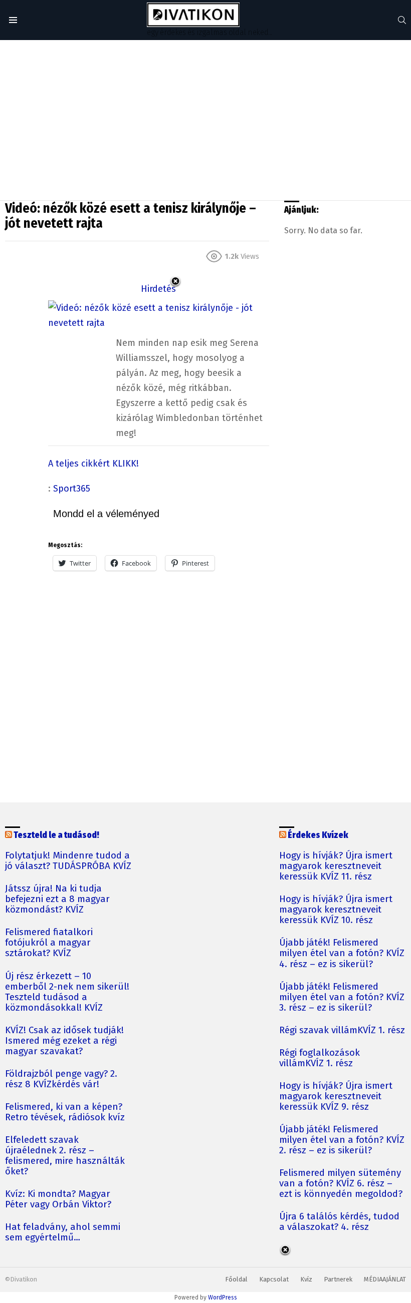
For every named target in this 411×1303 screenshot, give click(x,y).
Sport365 (71, 488)
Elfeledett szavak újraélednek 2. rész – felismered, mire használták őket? (65, 1156)
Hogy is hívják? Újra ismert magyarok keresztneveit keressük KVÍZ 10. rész (335, 910)
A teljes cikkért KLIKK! (93, 463)
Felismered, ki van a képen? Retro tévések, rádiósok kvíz (65, 1112)
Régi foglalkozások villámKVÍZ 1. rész (319, 1058)
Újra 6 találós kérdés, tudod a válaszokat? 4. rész (339, 1221)
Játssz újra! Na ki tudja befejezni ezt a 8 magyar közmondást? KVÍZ (57, 899)
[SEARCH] (402, 20)
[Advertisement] (205, 120)
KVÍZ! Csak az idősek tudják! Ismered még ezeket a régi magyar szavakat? (64, 1041)
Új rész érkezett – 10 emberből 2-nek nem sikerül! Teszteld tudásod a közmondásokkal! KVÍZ (67, 992)
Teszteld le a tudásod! (56, 835)
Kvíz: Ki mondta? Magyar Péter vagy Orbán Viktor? (58, 1199)
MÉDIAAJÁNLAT (385, 1279)
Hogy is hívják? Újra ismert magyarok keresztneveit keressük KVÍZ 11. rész (335, 866)
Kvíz (306, 1279)
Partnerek (338, 1279)
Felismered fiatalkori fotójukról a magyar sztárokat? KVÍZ (49, 943)
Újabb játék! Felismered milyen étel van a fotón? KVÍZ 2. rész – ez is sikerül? (341, 1140)
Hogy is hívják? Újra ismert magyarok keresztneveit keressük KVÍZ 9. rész (335, 1096)
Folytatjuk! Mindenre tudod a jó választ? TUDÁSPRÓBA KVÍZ (68, 861)
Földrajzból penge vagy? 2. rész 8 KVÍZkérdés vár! (61, 1079)
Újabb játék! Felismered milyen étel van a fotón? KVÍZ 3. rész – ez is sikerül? (341, 997)
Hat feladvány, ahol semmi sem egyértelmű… (62, 1232)
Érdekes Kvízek (318, 835)
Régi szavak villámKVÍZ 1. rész (342, 1030)
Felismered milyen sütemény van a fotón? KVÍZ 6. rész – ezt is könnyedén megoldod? (340, 1183)
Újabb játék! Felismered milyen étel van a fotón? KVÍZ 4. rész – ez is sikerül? (341, 953)
